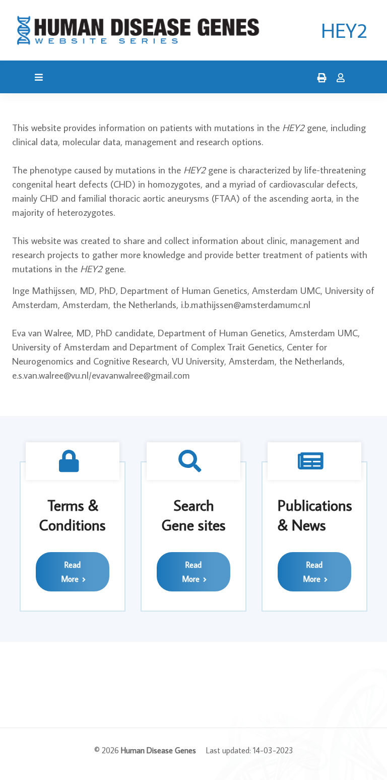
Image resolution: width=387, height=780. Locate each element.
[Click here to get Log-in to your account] (338, 78)
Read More (71, 572)
